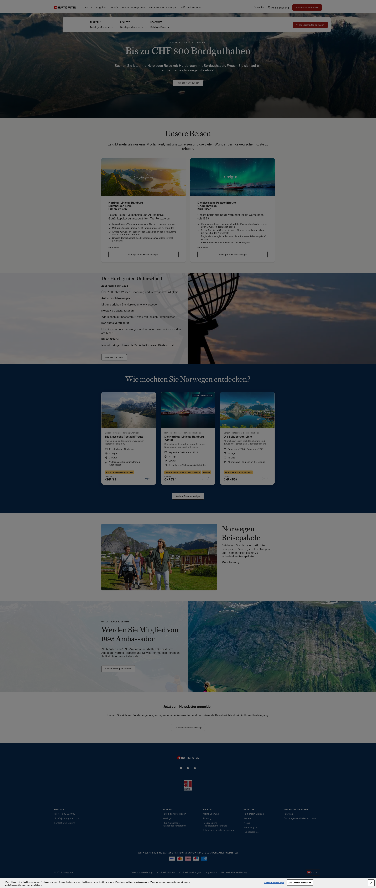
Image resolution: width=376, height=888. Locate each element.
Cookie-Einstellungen (274, 882)
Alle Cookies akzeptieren (299, 882)
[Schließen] (371, 882)
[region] (188, 883)
